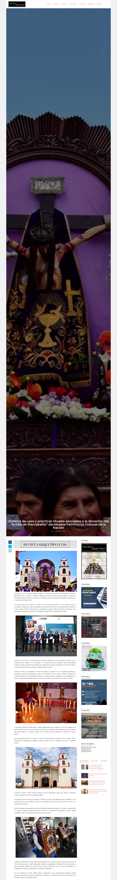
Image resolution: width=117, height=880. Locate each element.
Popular (94, 761)
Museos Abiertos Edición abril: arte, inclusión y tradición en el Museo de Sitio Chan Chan (97, 782)
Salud (64, 4)
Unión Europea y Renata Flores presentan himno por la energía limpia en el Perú (98, 791)
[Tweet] (10, 546)
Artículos (82, 4)
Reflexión (91, 4)
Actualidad (73, 4)
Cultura (55, 4)
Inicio (49, 4)
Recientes (84, 761)
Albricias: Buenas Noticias (88, 747)
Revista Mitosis (85, 748)
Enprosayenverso (86, 750)
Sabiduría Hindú (86, 751)
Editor (52, 531)
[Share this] (10, 542)
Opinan (104, 761)
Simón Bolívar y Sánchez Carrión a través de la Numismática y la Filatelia (96, 767)
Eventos (99, 4)
